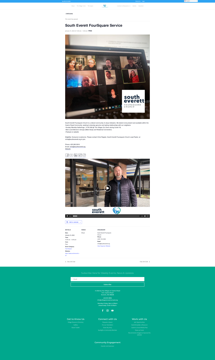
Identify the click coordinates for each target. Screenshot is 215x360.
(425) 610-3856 (66, 1)
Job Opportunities (139, 322)
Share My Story (107, 327)
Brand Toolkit (76, 327)
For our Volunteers (107, 325)
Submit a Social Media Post (139, 327)
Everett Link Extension (107, 346)
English (188, 1)
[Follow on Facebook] (103, 311)
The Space (90, 6)
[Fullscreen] (147, 216)
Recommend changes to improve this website (139, 334)
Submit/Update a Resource (139, 325)
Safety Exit (138, 1)
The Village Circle (81, 6)
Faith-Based (68, 249)
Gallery (75, 325)
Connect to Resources (123, 6)
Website (68, 149)
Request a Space (107, 322)
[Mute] (145, 216)
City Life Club (71, 262)
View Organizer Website (103, 246)
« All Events (69, 14)
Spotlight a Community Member (107, 330)
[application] (107, 188)
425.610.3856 (107, 298)
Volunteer (141, 6)
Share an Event (139, 330)
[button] (107, 188)
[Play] (67, 216)
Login (143, 1)
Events (134, 6)
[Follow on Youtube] (112, 311)
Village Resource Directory (75, 322)
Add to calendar (73, 222)
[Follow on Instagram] (107, 311)
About (73, 6)
